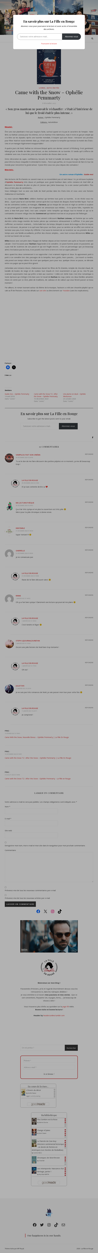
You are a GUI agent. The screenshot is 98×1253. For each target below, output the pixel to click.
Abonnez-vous (71, 36)
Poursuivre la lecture (49, 43)
